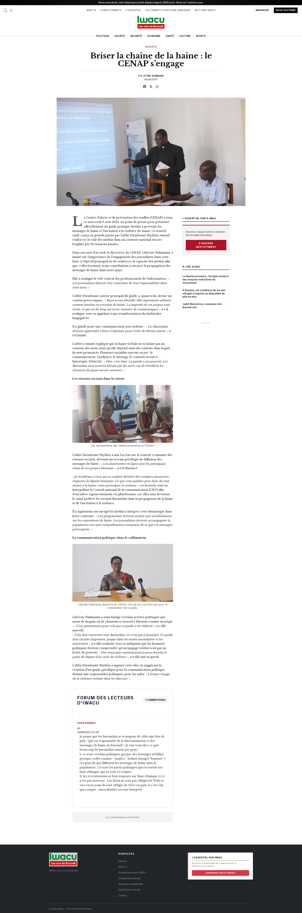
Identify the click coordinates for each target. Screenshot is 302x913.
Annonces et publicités (130, 884)
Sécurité (136, 36)
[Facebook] (144, 86)
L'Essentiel (133, 10)
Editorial (122, 861)
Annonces (262, 10)
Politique (102, 36)
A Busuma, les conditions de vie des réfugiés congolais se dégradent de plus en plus (203, 293)
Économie (153, 36)
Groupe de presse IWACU (132, 872)
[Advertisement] (206, 373)
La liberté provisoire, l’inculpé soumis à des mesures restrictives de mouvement (205, 279)
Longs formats (111, 10)
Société (120, 36)
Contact (122, 895)
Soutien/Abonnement (129, 878)
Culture (184, 36)
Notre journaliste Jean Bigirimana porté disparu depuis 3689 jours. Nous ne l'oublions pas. (151, 2)
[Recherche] (5, 8)
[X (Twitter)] (151, 86)
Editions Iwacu (205, 10)
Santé (170, 36)
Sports (201, 36)
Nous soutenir (286, 10)
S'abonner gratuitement (220, 873)
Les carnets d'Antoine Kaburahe (168, 10)
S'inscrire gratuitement (206, 245)
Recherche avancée (129, 889)
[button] (11, 8)
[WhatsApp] (157, 86)
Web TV (91, 10)
